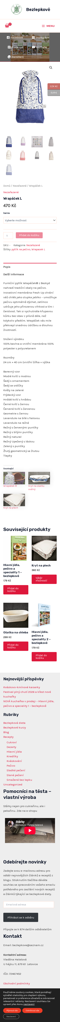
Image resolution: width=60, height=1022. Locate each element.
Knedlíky (12, 756)
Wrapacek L (38, 249)
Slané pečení (15, 775)
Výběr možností (41, 579)
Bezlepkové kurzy (14, 727)
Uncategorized (12, 784)
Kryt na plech (10, 507)
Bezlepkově (38, 9)
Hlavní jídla (14, 751)
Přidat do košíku (29, 235)
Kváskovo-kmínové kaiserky (21, 687)
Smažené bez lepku (19, 779)
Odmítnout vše (32, 1010)
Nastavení (11, 1016)
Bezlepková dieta (14, 722)
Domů (6, 185)
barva (6, 213)
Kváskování (14, 761)
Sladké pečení (16, 770)
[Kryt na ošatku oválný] (39, 478)
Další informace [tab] (13, 274)
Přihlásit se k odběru (21, 917)
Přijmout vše (12, 1010)
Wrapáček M (10, 486)
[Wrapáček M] (14, 478)
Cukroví (12, 742)
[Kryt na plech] (14, 500)
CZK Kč (53, 86)
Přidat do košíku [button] (12, 590)
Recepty (8, 736)
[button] (51, 68)
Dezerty (11, 747)
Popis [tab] (6, 266)
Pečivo (11, 765)
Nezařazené (19, 185)
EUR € (52, 92)
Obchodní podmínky (16, 983)
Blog (6, 732)
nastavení (28, 1004)
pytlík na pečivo (21, 249)
